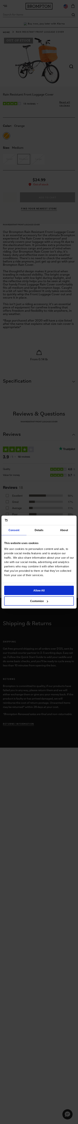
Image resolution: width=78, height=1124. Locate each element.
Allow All (39, 590)
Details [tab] (39, 530)
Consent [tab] (14, 530)
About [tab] (64, 530)
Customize (37, 601)
